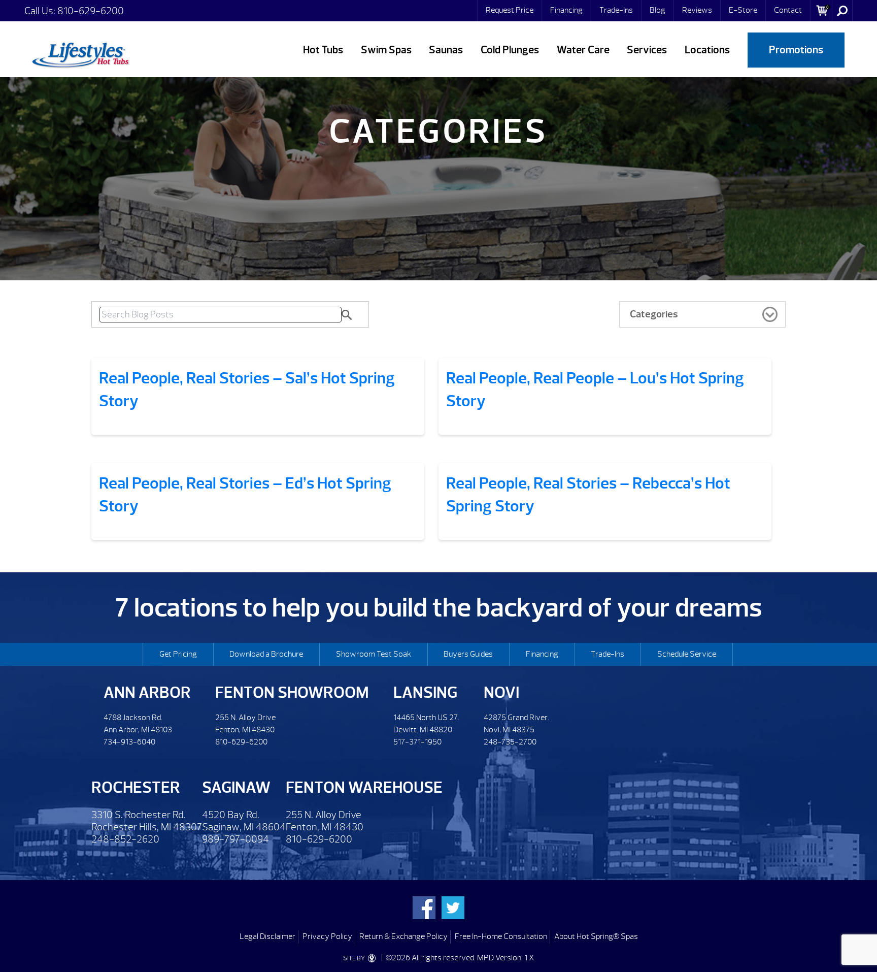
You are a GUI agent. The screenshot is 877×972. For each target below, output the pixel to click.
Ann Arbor (147, 692)
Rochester (135, 787)
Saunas (446, 50)
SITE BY (354, 958)
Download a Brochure (266, 654)
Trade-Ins (616, 10)
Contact (788, 10)
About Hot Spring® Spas (596, 936)
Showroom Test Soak (373, 654)
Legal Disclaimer (267, 936)
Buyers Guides (468, 654)
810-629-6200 (90, 11)
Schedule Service (686, 654)
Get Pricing (178, 654)
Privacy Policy (327, 936)
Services (647, 50)
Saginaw (236, 787)
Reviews (697, 10)
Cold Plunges (510, 50)
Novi (501, 692)
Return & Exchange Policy (403, 936)
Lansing (425, 692)
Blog (657, 10)
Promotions (796, 50)
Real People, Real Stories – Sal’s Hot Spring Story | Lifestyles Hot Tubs (80, 53)
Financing (566, 10)
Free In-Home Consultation (501, 936)
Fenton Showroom (292, 692)
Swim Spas (386, 50)
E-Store (743, 10)
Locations (707, 50)
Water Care (583, 50)
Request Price (509, 10)
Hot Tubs (323, 50)
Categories (654, 314)
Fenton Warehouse (364, 787)
